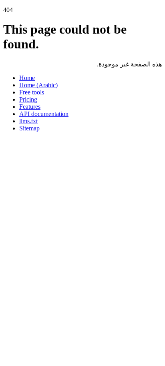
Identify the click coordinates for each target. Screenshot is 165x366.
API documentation (43, 113)
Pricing (28, 99)
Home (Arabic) (38, 85)
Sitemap (29, 128)
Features (29, 106)
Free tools (31, 92)
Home (27, 77)
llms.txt (28, 121)
